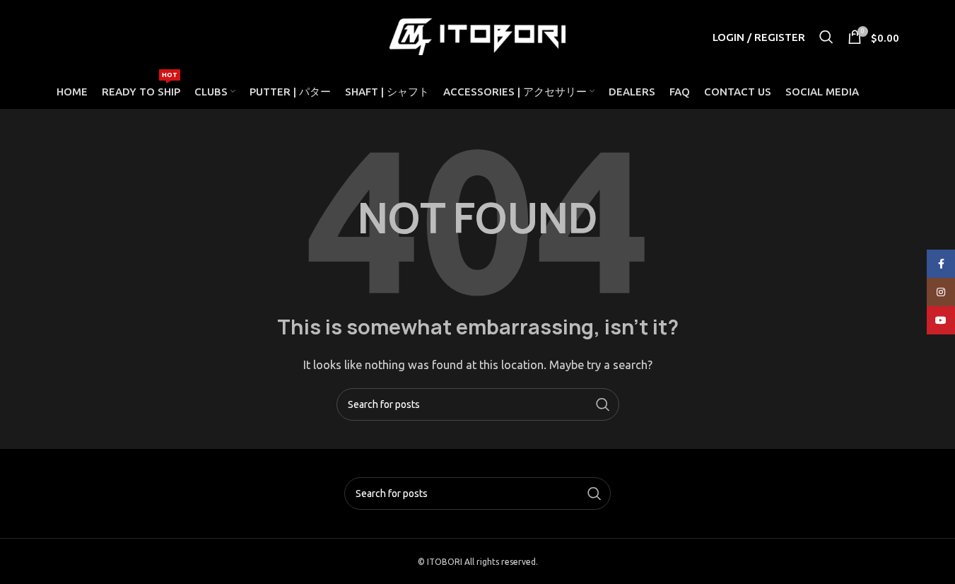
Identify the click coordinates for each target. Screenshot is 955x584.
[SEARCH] (603, 404)
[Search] (826, 37)
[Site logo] (477, 36)
